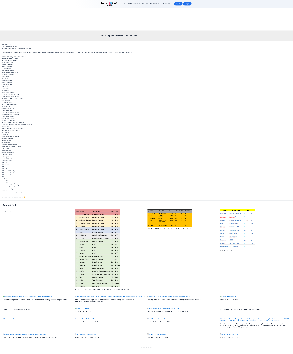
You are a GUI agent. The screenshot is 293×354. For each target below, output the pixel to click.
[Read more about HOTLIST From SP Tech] (237, 229)
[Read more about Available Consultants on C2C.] (84, 319)
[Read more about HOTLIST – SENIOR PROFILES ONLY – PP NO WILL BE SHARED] (169, 218)
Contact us (166, 4)
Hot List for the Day (10, 322)
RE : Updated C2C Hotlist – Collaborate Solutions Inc (240, 309)
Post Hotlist (7, 211)
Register (178, 4)
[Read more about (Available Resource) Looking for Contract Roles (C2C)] (164, 308)
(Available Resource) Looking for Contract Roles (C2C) (168, 311)
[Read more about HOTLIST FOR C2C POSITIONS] (156, 334)
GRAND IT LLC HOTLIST (83, 311)
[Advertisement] (146, 19)
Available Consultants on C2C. (87, 322)
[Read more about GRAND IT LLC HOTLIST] (82, 308)
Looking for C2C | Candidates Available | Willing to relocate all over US (102, 289)
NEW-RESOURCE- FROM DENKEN (87, 337)
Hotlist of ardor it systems (229, 300)
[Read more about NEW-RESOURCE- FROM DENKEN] (85, 334)
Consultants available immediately (16, 309)
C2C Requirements (134, 4)
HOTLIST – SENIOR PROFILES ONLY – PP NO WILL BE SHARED (169, 229)
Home (124, 4)
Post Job (145, 4)
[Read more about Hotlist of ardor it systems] (228, 296)
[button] (159, 4)
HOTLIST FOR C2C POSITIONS (158, 337)
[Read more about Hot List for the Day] (9, 319)
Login (187, 4)
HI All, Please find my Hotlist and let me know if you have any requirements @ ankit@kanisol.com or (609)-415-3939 (104, 300)
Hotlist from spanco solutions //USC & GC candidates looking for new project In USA (35, 300)
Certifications (154, 4)
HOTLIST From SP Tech (228, 250)
